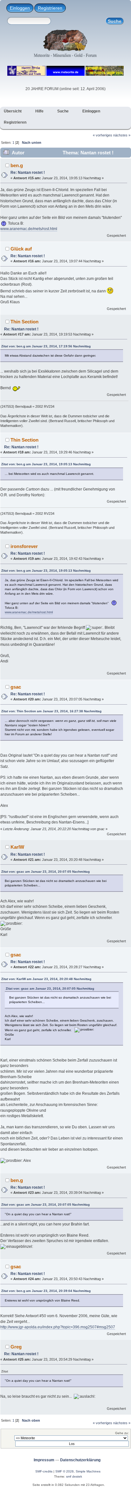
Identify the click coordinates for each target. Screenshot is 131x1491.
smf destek (74, 1476)
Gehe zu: (122, 1433)
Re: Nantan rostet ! (27, 172)
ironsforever (24, 546)
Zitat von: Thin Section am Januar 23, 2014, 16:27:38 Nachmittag (51, 711)
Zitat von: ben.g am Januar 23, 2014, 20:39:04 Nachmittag (46, 1291)
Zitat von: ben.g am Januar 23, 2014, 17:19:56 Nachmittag (46, 346)
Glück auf (21, 248)
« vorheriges (102, 135)
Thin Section (24, 321)
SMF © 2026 (64, 1471)
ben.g (16, 165)
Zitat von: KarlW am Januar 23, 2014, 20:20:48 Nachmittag (46, 979)
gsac (15, 687)
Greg (16, 1346)
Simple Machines (88, 1471)
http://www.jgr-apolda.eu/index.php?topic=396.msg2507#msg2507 (57, 1327)
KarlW (17, 847)
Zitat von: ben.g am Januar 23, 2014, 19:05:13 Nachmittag (46, 464)
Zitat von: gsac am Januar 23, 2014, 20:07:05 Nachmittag (45, 871)
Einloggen (20, 8)
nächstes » (121, 135)
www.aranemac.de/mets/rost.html (28, 229)
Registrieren (50, 8)
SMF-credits (43, 1471)
